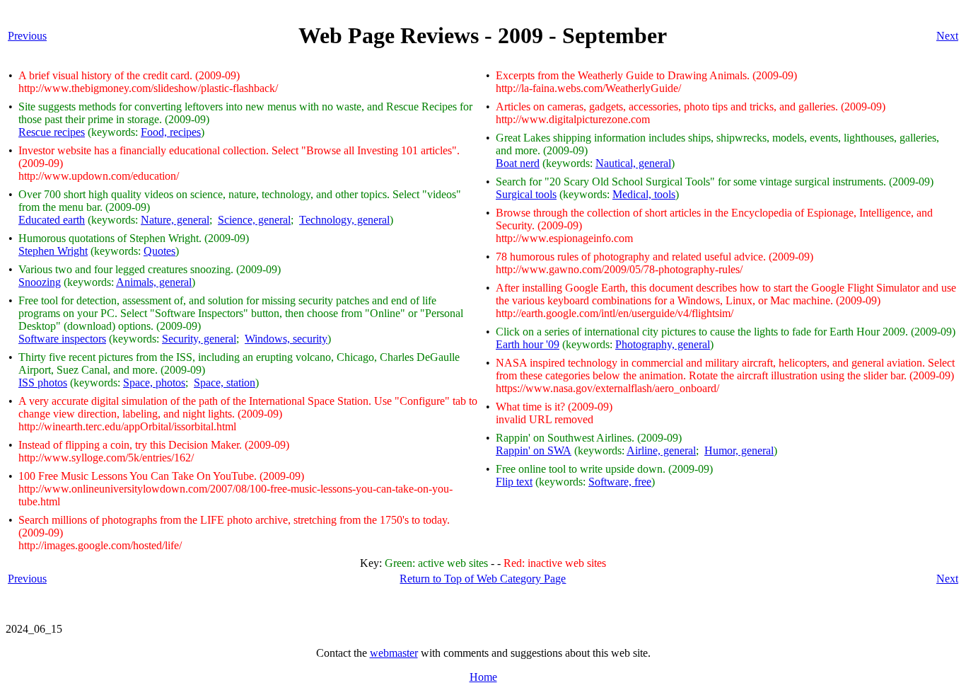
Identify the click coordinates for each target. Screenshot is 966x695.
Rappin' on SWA (533, 450)
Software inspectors (62, 339)
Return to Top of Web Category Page (483, 579)
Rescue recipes (51, 132)
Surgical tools (526, 194)
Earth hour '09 (527, 344)
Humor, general (739, 450)
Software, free (619, 482)
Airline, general (661, 450)
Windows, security (286, 339)
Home (483, 677)
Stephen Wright (53, 251)
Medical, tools (643, 194)
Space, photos (154, 383)
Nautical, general (633, 163)
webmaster (394, 653)
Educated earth (51, 220)
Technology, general (344, 220)
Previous (27, 36)
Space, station (224, 383)
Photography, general (662, 344)
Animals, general (154, 282)
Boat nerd (518, 163)
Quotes (159, 251)
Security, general (199, 339)
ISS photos (42, 383)
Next (947, 36)
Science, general (254, 220)
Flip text (514, 482)
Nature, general (175, 220)
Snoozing (39, 282)
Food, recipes (171, 132)
